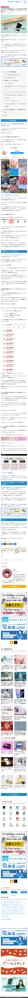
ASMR (8, 907)
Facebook (17, 809)
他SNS (17, 825)
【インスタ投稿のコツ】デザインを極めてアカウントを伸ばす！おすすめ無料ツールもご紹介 (7, 667)
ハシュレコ (10, 443)
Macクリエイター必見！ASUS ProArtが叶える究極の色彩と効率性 (20, 718)
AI (20, 902)
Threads (17, 814)
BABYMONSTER (15, 907)
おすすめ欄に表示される (10, 77)
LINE (4, 814)
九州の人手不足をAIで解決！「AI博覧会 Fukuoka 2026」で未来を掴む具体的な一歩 (7, 718)
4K (16, 902)
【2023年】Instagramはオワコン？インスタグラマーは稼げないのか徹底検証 (20, 753)
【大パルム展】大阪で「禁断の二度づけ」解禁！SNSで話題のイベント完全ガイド (7, 733)
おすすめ (24, 820)
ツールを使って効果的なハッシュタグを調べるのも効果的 (15, 105)
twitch (4, 820)
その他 (4, 825)
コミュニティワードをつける (11, 101)
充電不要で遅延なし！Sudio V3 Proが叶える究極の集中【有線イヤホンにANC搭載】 (20, 733)
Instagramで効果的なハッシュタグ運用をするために (15, 111)
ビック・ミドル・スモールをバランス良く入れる (15, 92)
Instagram (24, 809)
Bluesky (10, 809)
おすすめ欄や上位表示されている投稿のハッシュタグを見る (15, 96)
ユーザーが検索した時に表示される (12, 74)
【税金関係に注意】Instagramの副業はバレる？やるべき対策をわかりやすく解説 (7, 787)
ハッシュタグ (13, 559)
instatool (10, 473)
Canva (9, 910)
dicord (16, 913)
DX (3, 916)
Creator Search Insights (7, 913)
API (3, 907)
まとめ (5, 115)
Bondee (22, 907)
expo (8, 916)
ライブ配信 (11, 825)
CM (21, 910)
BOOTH (4, 910)
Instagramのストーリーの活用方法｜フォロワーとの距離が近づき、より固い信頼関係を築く (20, 667)
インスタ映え (5, 559)
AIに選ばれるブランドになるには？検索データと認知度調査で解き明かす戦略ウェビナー (7, 684)
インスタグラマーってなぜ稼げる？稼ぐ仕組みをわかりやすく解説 (20, 787)
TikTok (24, 814)
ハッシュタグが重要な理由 (10, 72)
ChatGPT (16, 910)
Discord (22, 913)
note (11, 814)
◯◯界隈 (4, 902)
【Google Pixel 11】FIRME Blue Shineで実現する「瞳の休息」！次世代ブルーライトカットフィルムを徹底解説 (20, 701)
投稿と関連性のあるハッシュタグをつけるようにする (15, 88)
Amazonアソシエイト (19, 904)
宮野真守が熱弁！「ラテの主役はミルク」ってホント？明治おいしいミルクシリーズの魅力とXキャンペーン (7, 701)
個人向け (20, 559)
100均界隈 (11, 902)
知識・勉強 (24, 825)
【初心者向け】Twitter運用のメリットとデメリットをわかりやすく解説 (7, 769)
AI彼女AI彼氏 (5, 904)
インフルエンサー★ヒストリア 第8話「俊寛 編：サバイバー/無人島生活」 (7, 550)
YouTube (17, 820)
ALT (11, 904)
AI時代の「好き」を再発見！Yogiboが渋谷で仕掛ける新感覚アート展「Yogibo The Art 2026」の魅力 (20, 684)
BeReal (4, 809)
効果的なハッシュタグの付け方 (11, 80)
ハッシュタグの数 (8, 83)
